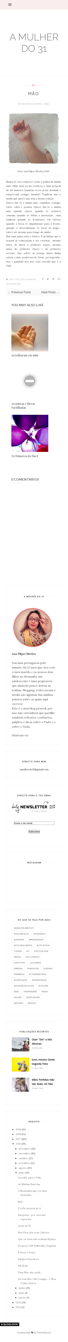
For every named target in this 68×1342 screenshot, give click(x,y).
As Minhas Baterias (29, 1184)
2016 (18, 1143)
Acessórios (39, 934)
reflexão (18, 1003)
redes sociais (33, 997)
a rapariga (19, 974)
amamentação (39, 980)
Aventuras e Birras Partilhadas (23, 405)
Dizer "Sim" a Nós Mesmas (42, 1041)
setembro (24, 1163)
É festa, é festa (26, 1252)
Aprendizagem (36, 939)
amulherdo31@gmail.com (34, 769)
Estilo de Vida (41, 951)
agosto (23, 1168)
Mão (20, 1201)
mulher (18, 997)
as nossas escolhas (24, 986)
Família (17, 957)
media (45, 991)
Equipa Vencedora (28, 1259)
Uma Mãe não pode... (30, 1272)
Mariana (31, 279)
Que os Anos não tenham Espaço (37, 1239)
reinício (32, 1003)
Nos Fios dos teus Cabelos (33, 1232)
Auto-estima (43, 945)
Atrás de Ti (24, 1225)
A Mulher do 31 (34, 42)
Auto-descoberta (23, 945)
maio (21, 1292)
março (22, 1297)
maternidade (13, 284)
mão (22, 279)
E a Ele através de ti (29, 1208)
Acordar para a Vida (29, 1177)
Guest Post (19, 962)
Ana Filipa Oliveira (32, 104)
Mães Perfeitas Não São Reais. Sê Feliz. (43, 1082)
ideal (16, 991)
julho (22, 1172)
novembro (25, 1153)
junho (22, 1288)
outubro (23, 1158)
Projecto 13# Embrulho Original (37, 1245)
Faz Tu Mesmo (32, 957)
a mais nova (33, 968)
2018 (18, 1134)
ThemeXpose (44, 1332)
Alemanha (19, 939)
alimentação (20, 980)
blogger (43, 986)
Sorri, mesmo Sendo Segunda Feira (43, 1061)
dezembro (25, 1148)
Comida (18, 951)
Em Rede (23, 1265)
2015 (18, 1302)
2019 (18, 1129)
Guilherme (35, 962)
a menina (47, 968)
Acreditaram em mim (24, 355)
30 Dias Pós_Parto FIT (24, 928)
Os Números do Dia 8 (24, 456)
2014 (18, 1307)
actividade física (37, 974)
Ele (33, 85)
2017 (18, 1139)
